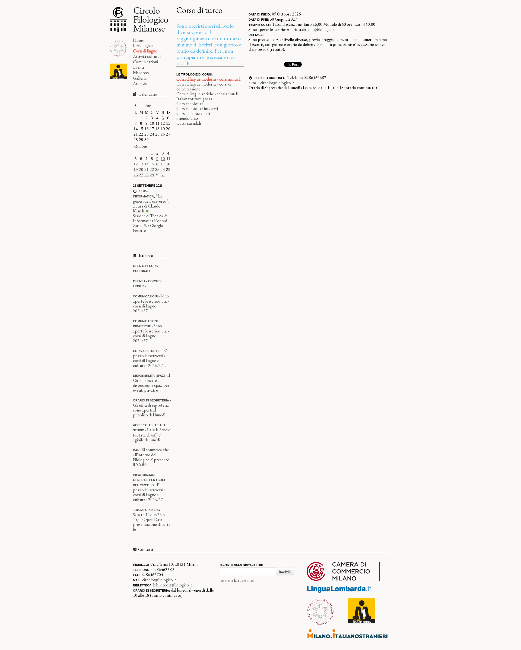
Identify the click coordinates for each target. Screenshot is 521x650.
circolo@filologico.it (319, 29)
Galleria (140, 78)
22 (152, 169)
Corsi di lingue (145, 51)
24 (163, 169)
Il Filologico (143, 45)
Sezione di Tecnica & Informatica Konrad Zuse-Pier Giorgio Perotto (150, 223)
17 (163, 164)
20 (141, 169)
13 (141, 164)
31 (163, 175)
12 (163, 123)
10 (163, 158)
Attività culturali (147, 56)
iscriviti (285, 571)
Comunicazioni (145, 62)
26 (163, 134)
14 (146, 164)
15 (152, 164)
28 (146, 175)
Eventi (138, 67)
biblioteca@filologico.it (172, 585)
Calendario (147, 94)
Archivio (140, 83)
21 (146, 169)
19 (136, 169)
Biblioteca (141, 73)
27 (141, 175)
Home (138, 40)
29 (152, 175)
